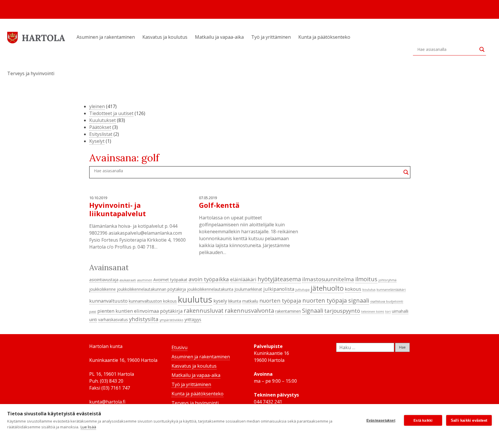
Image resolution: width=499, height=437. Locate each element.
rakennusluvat (204, 310)
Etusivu (179, 347)
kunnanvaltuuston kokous (153, 301)
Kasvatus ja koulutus (164, 37)
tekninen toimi (372, 312)
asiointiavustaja (103, 279)
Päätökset (100, 127)
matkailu (250, 301)
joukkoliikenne (102, 289)
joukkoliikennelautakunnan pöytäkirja (151, 289)
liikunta (234, 301)
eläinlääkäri (243, 279)
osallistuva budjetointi (386, 301)
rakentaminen (288, 311)
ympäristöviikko (171, 320)
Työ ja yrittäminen (271, 37)
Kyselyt (97, 141)
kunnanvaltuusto (108, 300)
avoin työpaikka (209, 279)
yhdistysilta (144, 319)
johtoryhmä (387, 280)
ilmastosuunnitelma (328, 279)
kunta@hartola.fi (107, 402)
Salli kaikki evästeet (469, 420)
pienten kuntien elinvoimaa (128, 311)
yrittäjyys (193, 319)
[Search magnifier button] (482, 49)
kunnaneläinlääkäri (391, 290)
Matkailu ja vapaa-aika (219, 37)
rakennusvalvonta (249, 310)
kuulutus (195, 299)
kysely (220, 300)
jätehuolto (327, 288)
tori (388, 312)
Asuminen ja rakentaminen (106, 37)
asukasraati (128, 280)
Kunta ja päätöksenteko (324, 37)
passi (92, 312)
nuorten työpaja (280, 300)
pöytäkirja (171, 311)
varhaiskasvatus (113, 319)
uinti (93, 319)
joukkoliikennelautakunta (210, 289)
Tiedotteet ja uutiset (111, 113)
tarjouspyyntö (342, 310)
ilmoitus (366, 279)
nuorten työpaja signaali (335, 300)
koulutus (368, 290)
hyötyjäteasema (279, 279)
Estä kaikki (423, 421)
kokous (353, 289)
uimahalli (400, 311)
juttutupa (302, 290)
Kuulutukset (102, 120)
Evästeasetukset (380, 421)
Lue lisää (88, 426)
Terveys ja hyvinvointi (30, 73)
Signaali (312, 310)
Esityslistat (100, 134)
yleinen (97, 106)
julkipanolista (278, 289)
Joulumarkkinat (248, 289)
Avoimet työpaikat (170, 279)
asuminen (144, 280)
